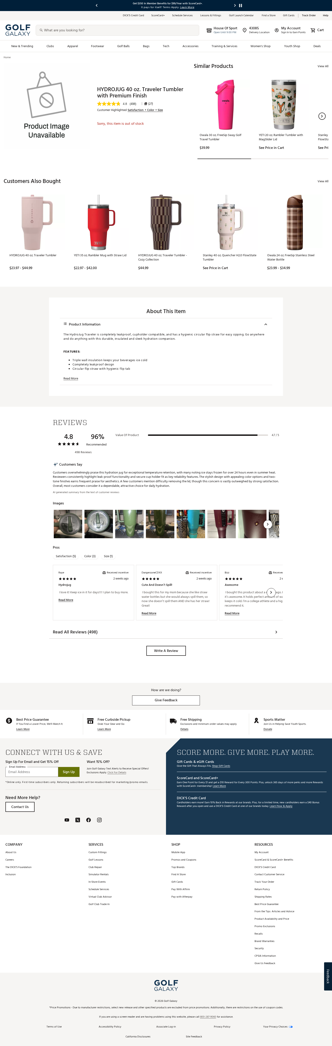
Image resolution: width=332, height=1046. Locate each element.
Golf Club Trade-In (99, 904)
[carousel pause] (240, 5)
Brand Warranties (264, 941)
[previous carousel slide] (97, 5)
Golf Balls (123, 46)
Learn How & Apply (281, 806)
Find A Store (178, 875)
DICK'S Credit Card (265, 867)
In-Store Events (97, 882)
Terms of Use (54, 1027)
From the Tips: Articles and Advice (274, 912)
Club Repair (95, 867)
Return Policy (262, 889)
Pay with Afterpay (181, 897)
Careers (9, 860)
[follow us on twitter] (77, 820)
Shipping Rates (263, 897)
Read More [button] (70, 378)
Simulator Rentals (99, 875)
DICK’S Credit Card (133, 16)
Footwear (97, 46)
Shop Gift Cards (221, 766)
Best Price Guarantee (266, 904)
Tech (166, 46)
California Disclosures (138, 1037)
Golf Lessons (96, 860)
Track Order (309, 16)
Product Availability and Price (272, 919)
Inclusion (10, 875)
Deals (317, 46)
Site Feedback (194, 1037)
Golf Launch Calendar (242, 16)
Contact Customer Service (269, 875)
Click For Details (117, 773)
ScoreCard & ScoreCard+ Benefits (274, 860)
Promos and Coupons (183, 860)
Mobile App (178, 852)
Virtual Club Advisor (100, 897)
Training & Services (224, 46)
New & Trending (22, 46)
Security (259, 949)
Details (184, 729)
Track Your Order (264, 882)
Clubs (50, 46)
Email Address (17, 767)
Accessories (190, 46)
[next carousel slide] (235, 5)
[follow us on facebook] (88, 820)
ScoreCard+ (158, 16)
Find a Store (269, 16)
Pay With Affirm (180, 889)
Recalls (259, 934)
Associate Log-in (166, 1027)
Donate (268, 729)
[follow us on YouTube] (67, 820)
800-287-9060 (208, 1017)
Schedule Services (182, 16)
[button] (322, 116)
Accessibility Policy (110, 1027)
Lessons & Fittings (211, 16)
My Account (262, 852)
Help (325, 16)
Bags (146, 46)
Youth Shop (292, 46)
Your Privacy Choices (275, 1027)
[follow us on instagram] (99, 820)
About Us (10, 852)
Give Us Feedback (265, 963)
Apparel (72, 46)
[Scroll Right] (267, 524)
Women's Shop (260, 46)
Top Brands (178, 867)
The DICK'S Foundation (18, 867)
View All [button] (323, 66)
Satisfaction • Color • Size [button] (145, 110)
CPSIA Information (265, 956)
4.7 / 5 (275, 435)
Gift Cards (289, 16)
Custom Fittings (98, 852)
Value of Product (127, 435)
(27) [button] (150, 104)
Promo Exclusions (265, 926)
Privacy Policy (222, 1027)
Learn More (23, 729)
